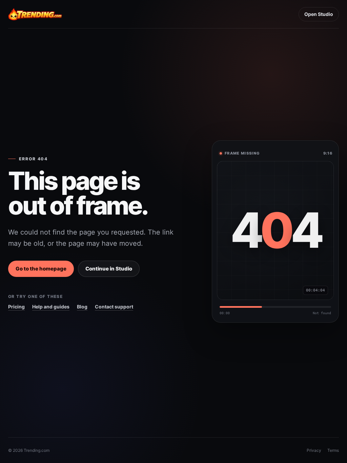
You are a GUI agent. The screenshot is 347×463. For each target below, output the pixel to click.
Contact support (114, 306)
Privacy (314, 450)
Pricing (16, 306)
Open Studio (318, 14)
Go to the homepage (41, 268)
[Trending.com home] (35, 14)
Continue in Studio (108, 268)
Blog (82, 306)
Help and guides (50, 306)
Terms (333, 450)
